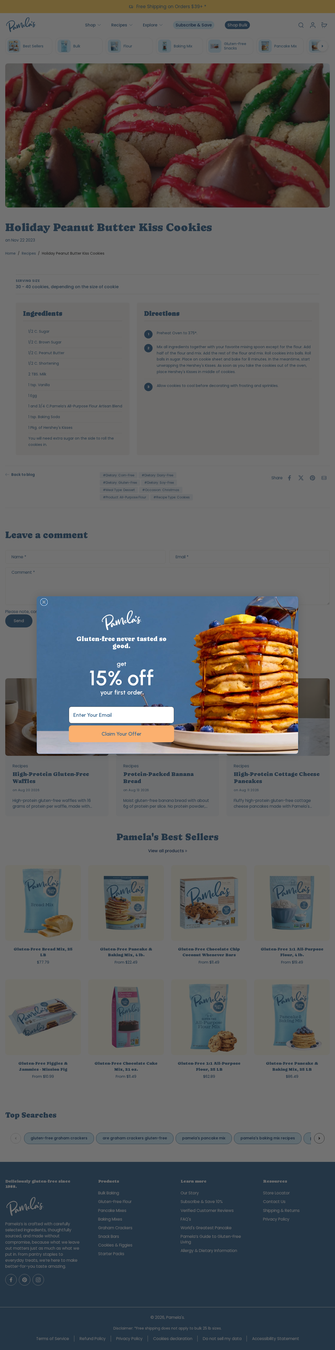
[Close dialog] (44, 602)
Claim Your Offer (121, 734)
